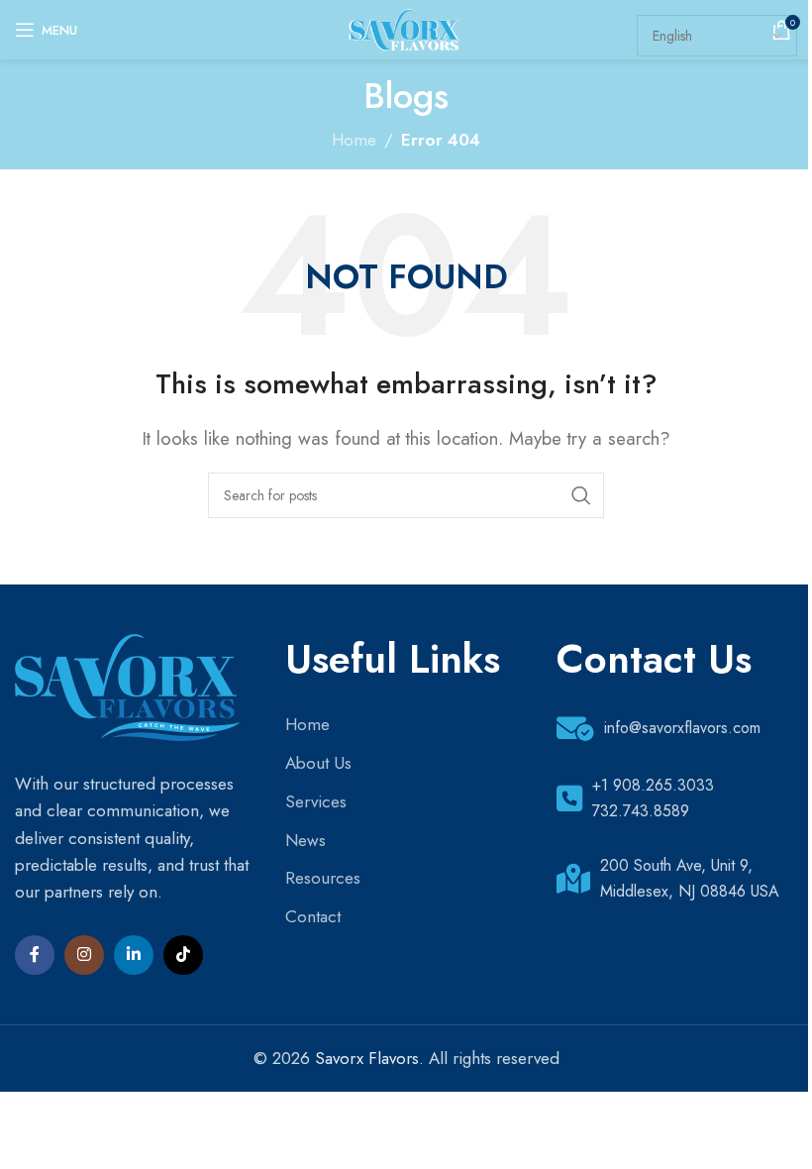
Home (354, 140)
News (305, 840)
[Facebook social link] (34, 955)
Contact (313, 916)
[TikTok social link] (183, 955)
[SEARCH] (581, 495)
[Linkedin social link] (133, 955)
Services (316, 801)
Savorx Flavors (367, 1058)
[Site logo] (405, 28)
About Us (318, 763)
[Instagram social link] (84, 955)
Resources (322, 878)
